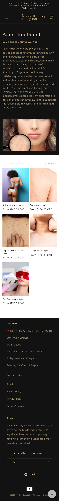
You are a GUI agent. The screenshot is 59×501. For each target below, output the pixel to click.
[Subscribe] (48, 462)
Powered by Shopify (41, 495)
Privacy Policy (14, 398)
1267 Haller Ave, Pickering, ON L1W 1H (31, 330)
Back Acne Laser (38, 205)
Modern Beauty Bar (24, 495)
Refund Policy (14, 391)
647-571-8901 (14, 344)
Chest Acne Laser (39, 250)
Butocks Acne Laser (12, 205)
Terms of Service (15, 406)
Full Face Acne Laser (13, 299)
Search (10, 384)
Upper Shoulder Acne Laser (13, 251)
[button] (6, 17)
